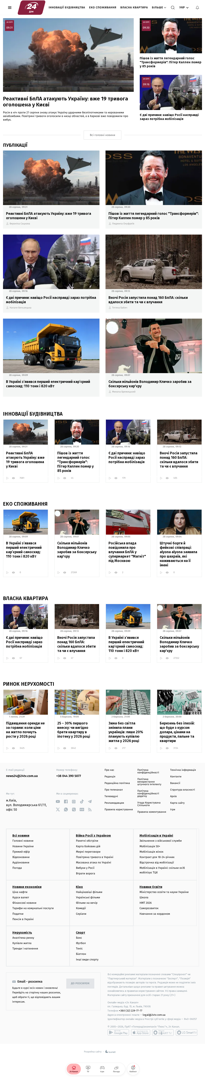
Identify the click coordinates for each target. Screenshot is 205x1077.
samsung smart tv (186, 1032)
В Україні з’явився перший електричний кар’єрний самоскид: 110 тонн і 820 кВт (48, 383)
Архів (173, 796)
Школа (144, 897)
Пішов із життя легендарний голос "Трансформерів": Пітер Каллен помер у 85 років (170, 62)
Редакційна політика (117, 783)
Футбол (81, 943)
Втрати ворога (85, 873)
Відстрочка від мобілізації (157, 862)
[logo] (31, 7)
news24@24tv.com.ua (22, 776)
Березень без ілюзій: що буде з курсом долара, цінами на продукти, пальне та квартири (177, 732)
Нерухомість (22, 932)
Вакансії (175, 783)
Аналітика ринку (23, 937)
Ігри (172, 809)
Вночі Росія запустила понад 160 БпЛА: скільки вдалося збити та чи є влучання (148, 299)
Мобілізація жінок (151, 851)
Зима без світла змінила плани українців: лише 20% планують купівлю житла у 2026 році (126, 732)
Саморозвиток (149, 908)
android (118, 1032)
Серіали (81, 913)
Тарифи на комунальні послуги (33, 908)
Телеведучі (111, 796)
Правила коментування (151, 812)
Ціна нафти (19, 892)
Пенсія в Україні (23, 919)
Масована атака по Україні (93, 862)
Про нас (109, 770)
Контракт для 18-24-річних (157, 857)
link (57, 801)
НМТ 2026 (146, 903)
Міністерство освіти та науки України (164, 892)
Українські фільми (88, 897)
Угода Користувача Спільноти (149, 804)
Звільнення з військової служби (161, 840)
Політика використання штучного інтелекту (149, 782)
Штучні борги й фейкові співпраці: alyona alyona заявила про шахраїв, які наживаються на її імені (178, 554)
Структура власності (182, 790)
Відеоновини (21, 857)
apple (140, 1032)
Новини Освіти (151, 887)
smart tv (163, 1032)
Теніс (79, 948)
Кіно (79, 887)
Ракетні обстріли (87, 840)
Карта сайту (177, 803)
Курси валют (20, 897)
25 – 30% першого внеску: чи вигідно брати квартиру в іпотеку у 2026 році (73, 730)
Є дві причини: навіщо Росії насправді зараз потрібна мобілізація (169, 117)
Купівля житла (21, 943)
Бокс (79, 937)
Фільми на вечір (86, 903)
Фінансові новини (24, 903)
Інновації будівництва (67, 7)
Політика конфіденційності (148, 771)
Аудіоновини (20, 862)
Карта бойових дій (88, 846)
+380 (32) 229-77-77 (130, 1010)
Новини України (23, 846)
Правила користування (119, 809)
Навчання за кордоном (155, 913)
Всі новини (20, 835)
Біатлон (81, 954)
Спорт (80, 932)
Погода (17, 868)
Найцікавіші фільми (89, 892)
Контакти (175, 776)
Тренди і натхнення (25, 948)
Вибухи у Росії (85, 868)
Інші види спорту (87, 959)
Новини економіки (26, 887)
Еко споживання (102, 7)
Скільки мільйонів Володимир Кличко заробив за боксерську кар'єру (150, 383)
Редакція (110, 776)
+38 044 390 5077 (68, 776)
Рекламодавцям (114, 803)
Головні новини (22, 840)
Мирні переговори (88, 851)
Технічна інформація (183, 770)
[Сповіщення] (197, 7)
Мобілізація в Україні (156, 835)
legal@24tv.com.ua (154, 1014)
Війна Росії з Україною (93, 835)
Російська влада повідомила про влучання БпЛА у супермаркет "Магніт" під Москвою (127, 552)
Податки (17, 913)
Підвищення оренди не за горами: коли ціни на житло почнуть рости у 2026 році (25, 730)
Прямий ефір (21, 851)
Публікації (15, 145)
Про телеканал (114, 790)
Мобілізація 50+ (150, 846)
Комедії (81, 908)
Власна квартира (134, 7)
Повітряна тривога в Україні (94, 857)
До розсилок (80, 983)
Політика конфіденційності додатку (148, 794)
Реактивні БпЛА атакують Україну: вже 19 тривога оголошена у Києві (65, 102)
